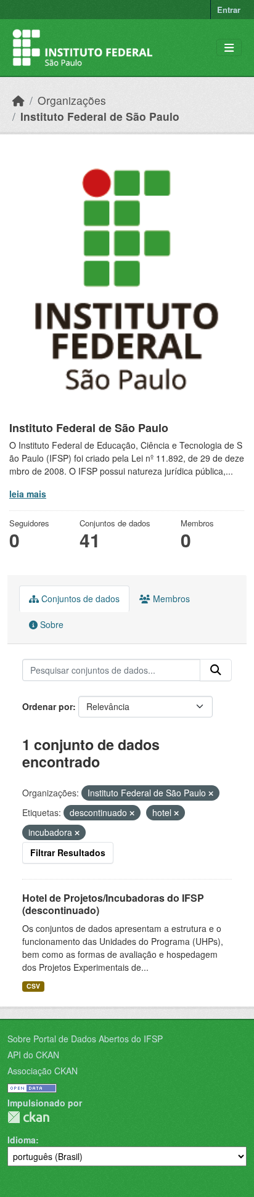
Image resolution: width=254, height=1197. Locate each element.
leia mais (27, 494)
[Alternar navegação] (229, 48)
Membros (170, 598)
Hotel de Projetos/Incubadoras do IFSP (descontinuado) (113, 904)
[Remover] (210, 793)
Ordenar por (47, 706)
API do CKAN (33, 1054)
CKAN (28, 1117)
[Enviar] (216, 670)
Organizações (72, 100)
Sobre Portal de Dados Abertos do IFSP (85, 1038)
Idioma (21, 1140)
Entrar (228, 9)
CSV (33, 986)
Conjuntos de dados (79, 598)
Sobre (50, 624)
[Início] (18, 100)
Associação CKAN (42, 1070)
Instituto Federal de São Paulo (99, 116)
